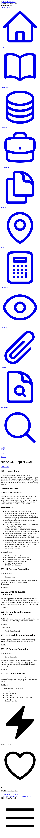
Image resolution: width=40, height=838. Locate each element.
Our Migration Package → (9, 794)
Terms (3, 453)
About (3, 449)
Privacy (3, 457)
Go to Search (5, 467)
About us (28, 796)
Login (3, 7)
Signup (7, 7)
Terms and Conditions (8, 796)
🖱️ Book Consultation (8, 2)
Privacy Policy (20, 796)
